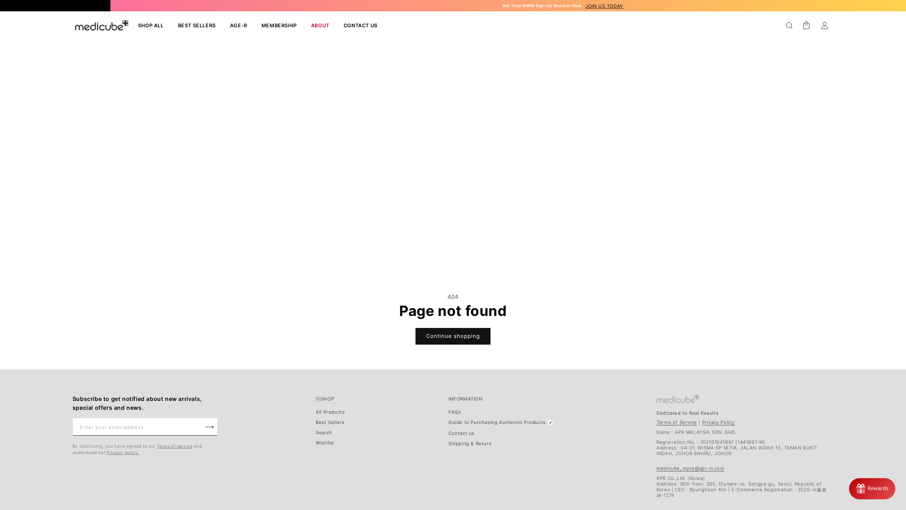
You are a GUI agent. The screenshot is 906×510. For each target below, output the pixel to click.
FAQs (454, 412)
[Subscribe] (209, 427)
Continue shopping (453, 336)
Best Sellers (330, 422)
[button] (789, 25)
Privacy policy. (123, 452)
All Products (330, 412)
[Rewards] (872, 488)
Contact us (461, 433)
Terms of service (175, 446)
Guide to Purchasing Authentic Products (497, 422)
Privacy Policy (718, 422)
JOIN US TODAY (552, 6)
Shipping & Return (470, 443)
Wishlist (325, 443)
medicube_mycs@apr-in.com (690, 468)
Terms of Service (676, 422)
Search (324, 432)
